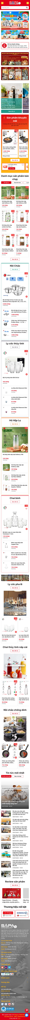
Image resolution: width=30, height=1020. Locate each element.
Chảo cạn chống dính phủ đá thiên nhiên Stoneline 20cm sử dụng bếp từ (8, 761)
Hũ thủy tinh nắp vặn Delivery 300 (21, 202)
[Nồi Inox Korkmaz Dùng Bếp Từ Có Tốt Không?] (6, 845)
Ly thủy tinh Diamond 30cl (19, 388)
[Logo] (15, 3)
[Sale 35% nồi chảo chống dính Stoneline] (22, 35)
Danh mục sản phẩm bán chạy (15, 177)
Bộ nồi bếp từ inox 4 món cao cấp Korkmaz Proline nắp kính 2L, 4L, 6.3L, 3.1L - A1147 (19, 311)
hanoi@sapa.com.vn (11, 961)
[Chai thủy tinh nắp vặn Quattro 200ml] (22, 240)
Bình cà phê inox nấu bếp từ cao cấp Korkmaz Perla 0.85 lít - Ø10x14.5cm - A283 (19, 553)
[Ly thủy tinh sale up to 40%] (15, 20)
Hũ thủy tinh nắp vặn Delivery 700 (7, 202)
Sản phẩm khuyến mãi (16, 119)
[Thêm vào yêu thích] (16, 132)
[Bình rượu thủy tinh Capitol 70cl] (6, 545)
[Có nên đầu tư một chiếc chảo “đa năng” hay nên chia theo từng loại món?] (6, 829)
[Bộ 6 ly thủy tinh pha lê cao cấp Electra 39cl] (9, 625)
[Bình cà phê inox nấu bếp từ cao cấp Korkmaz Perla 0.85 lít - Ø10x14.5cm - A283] (6, 555)
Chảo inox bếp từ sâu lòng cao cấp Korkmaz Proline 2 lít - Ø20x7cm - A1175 (19, 331)
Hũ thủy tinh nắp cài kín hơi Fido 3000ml (7, 226)
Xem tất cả (11, 111)
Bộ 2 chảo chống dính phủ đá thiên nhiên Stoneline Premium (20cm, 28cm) (9, 148)
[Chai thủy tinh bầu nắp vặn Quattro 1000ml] (22, 216)
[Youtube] (9, 1004)
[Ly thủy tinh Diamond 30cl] (6, 390)
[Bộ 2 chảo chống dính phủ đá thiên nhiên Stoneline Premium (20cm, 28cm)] (10, 137)
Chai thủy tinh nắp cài (15, 647)
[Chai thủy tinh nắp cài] (15, 666)
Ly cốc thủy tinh (15, 343)
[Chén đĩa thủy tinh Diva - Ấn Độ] (8, 34)
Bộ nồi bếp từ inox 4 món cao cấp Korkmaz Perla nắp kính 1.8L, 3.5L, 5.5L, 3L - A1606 (15, 300)
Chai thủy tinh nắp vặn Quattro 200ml (22, 250)
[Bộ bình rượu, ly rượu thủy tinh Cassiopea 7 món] (15, 517)
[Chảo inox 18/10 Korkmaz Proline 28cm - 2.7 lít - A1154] (6, 323)
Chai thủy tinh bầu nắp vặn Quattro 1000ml (21, 226)
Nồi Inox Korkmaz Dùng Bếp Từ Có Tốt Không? (19, 844)
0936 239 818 (12, 958)
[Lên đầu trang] (26, 1006)
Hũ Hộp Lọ (15, 420)
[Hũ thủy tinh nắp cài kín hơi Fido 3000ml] (8, 216)
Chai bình (15, 498)
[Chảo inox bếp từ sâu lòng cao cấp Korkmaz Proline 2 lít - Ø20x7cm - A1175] (6, 333)
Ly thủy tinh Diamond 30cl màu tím (19, 408)
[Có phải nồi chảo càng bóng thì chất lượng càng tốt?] (15, 794)
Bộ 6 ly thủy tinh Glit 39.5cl (11, 377)
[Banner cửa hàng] (15, 578)
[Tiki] (9, 967)
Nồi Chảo (15, 265)
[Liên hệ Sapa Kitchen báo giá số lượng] (15, 58)
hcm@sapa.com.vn (10, 949)
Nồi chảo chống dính (15, 710)
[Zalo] (2, 1004)
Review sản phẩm (15, 881)
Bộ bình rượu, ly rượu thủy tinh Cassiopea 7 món (12, 533)
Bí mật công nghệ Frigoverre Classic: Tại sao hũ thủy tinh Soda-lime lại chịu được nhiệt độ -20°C (20, 853)
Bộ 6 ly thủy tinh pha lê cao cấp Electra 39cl (9, 636)
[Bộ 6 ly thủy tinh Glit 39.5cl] (15, 363)
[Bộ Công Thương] (15, 1009)
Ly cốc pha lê (15, 584)
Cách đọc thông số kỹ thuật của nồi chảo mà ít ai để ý (20, 836)
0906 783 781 (12, 947)
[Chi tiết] (23, 165)
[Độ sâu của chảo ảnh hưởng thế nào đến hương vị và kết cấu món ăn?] (6, 813)
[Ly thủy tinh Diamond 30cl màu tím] (6, 410)
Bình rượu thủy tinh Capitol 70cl (17, 543)
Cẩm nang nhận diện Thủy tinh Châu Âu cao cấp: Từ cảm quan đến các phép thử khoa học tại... (20, 873)
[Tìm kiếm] (27, 7)
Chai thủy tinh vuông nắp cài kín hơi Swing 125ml (8, 699)
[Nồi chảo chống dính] (15, 729)
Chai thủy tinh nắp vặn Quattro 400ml (7, 250)
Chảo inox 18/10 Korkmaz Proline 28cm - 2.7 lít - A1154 (19, 321)
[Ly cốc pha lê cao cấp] (15, 603)
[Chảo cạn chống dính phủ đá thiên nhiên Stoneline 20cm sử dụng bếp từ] (9, 751)
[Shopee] (2, 967)
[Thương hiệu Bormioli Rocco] (8, 914)
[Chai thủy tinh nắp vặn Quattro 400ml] (8, 240)
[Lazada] (6, 967)
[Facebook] (6, 1004)
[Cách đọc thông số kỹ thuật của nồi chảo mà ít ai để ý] (6, 837)
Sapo (19, 1018)
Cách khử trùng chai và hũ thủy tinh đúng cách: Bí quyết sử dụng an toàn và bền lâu (20, 863)
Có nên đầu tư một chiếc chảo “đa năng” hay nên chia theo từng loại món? (20, 828)
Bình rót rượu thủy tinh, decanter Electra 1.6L (18, 563)
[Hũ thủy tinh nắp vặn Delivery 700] (8, 192)
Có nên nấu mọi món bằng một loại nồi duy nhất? (20, 820)
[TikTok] (13, 1004)
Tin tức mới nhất (15, 772)
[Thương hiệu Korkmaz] (22, 914)
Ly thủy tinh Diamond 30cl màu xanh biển (19, 398)
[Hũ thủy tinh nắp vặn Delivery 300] (22, 192)
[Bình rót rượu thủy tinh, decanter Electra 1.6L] (6, 565)
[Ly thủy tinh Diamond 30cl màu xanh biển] (6, 399)
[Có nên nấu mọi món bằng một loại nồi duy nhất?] (6, 821)
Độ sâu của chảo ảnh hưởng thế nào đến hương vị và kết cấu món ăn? (20, 812)
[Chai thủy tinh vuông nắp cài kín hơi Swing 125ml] (9, 688)
